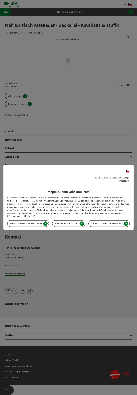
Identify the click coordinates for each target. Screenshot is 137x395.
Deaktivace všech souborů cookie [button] (26, 223)
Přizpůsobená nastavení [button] (66, 223)
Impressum (123, 180)
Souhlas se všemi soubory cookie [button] (107, 223)
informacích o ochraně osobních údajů (61, 213)
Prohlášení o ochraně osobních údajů (112, 177)
